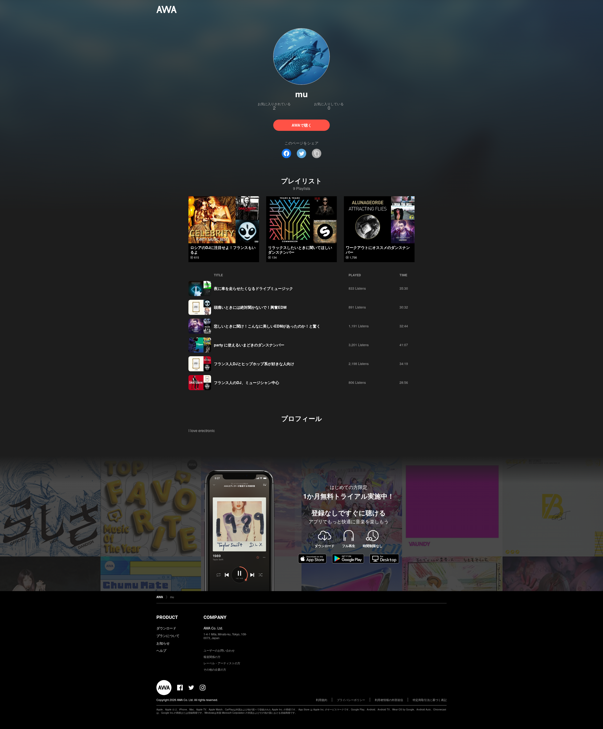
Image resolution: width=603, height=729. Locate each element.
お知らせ (163, 643)
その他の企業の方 (215, 669)
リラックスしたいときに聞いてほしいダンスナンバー (300, 250)
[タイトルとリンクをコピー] (316, 153)
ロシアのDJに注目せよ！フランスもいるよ (223, 250)
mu (172, 597)
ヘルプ (161, 650)
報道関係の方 (212, 657)
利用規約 (321, 700)
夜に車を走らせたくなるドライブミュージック (253, 288)
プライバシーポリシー (351, 700)
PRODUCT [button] (167, 617)
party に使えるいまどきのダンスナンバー (249, 345)
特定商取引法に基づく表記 (430, 700)
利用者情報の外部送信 (389, 700)
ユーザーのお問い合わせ (219, 650)
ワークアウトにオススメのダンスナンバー (378, 250)
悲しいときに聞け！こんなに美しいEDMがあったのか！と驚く (267, 326)
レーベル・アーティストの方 (222, 663)
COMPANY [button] (215, 617)
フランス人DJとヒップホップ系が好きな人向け (254, 363)
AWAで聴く (302, 125)
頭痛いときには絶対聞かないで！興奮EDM (250, 307)
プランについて (167, 635)
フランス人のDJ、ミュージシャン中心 (246, 382)
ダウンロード (166, 628)
